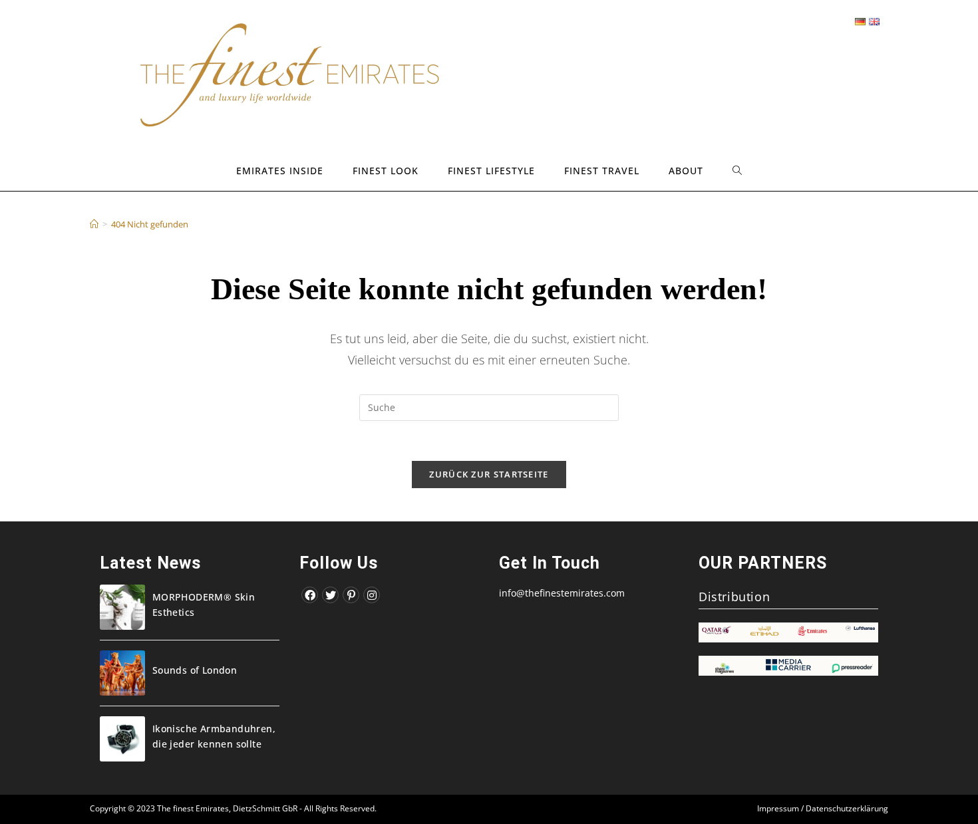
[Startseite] (94, 224)
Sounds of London (194, 670)
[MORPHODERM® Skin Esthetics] (122, 607)
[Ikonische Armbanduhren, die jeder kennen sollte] (122, 738)
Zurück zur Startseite (488, 474)
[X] (330, 595)
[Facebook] (309, 595)
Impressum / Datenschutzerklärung (822, 808)
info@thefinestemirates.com (562, 593)
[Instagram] (371, 595)
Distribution (734, 597)
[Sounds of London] (122, 673)
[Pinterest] (351, 595)
